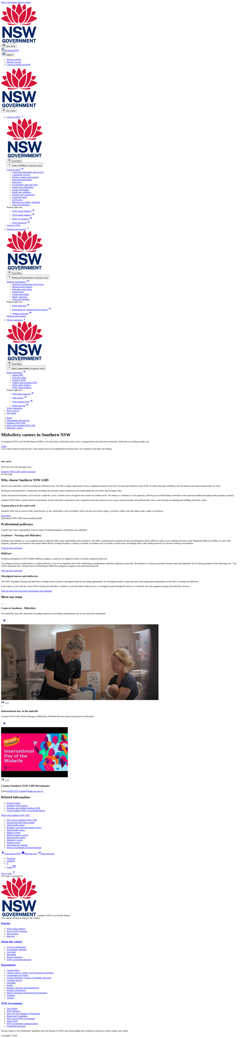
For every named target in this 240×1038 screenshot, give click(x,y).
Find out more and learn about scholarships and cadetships (26, 591)
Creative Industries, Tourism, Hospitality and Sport (29, 978)
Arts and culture (19, 377)
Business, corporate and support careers (24, 827)
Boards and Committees (17, 1016)
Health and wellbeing (21, 192)
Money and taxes (19, 297)
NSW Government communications (22, 1023)
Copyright (11, 952)
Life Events (17, 200)
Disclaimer (11, 954)
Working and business (18, 282)
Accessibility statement (17, 949)
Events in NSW (19, 380)
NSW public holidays (21, 385)
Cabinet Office (13, 970)
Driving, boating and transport (25, 177)
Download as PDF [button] (11, 854)
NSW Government (11, 1003)
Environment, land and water (25, 185)
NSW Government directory (19, 959)
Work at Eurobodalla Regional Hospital (24, 847)
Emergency (17, 182)
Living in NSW (15, 170)
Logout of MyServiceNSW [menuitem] (19, 64)
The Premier (12, 1008)
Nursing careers (13, 842)
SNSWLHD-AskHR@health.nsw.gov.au (25, 791)
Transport (11, 995)
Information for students (17, 845)
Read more (6, 516)
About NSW (17, 375)
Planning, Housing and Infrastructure (23, 988)
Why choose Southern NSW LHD (22, 820)
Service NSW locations (17, 931)
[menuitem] (14, 59)
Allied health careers (16, 825)
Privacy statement (14, 957)
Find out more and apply (12, 548)
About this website (11, 941)
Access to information (16, 947)
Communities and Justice (17, 975)
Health (9, 985)
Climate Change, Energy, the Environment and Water (30, 973)
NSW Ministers (13, 1011)
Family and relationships (23, 187)
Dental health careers (16, 830)
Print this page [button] (29, 854)
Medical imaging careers (17, 835)
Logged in (9, 55)
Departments (8, 964)
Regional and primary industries (26, 202)
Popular (5, 923)
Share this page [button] (46, 854)
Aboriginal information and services (28, 172)
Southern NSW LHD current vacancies (18, 471)
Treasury (10, 998)
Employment (17, 292)
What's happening (16, 372)
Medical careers (13, 832)
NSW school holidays (21, 387)
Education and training (22, 180)
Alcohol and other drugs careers (21, 822)
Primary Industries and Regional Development (27, 993)
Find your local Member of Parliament (23, 1013)
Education (11, 983)
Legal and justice (19, 197)
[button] (2, 603)
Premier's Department (16, 990)
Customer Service (14, 980)
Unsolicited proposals (16, 1026)
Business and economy (22, 287)
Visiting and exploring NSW (24, 382)
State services (12, 934)
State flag (11, 936)
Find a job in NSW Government (21, 1018)
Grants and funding (20, 190)
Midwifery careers (15, 840)
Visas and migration (21, 205)
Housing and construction (23, 195)
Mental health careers (16, 837)
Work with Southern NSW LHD (15, 815)
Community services (21, 175)
